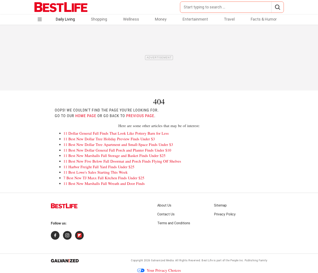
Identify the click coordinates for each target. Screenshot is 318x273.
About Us (164, 205)
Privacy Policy (225, 214)
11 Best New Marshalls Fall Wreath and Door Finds (104, 183)
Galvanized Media (162, 260)
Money (161, 19)
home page (85, 115)
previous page (140, 115)
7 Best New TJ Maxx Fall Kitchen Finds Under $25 (103, 177)
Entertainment (195, 19)
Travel (229, 19)
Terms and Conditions (173, 223)
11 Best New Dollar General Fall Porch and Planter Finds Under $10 (117, 150)
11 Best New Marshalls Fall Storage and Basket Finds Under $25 (114, 155)
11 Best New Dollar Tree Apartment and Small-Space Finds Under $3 (118, 144)
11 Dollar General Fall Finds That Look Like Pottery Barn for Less (116, 133)
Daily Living (65, 19)
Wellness (131, 19)
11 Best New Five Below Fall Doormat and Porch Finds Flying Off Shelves (122, 161)
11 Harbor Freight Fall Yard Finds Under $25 (98, 166)
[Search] (277, 7)
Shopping (99, 19)
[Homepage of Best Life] (64, 206)
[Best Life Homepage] (61, 7)
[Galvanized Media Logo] (65, 260)
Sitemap (220, 205)
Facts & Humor (264, 19)
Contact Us (166, 214)
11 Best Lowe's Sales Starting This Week (95, 172)
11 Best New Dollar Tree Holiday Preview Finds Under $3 (109, 138)
